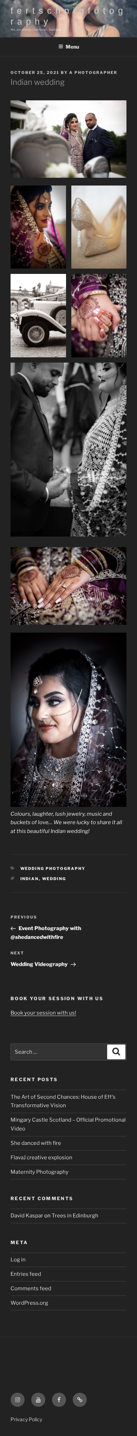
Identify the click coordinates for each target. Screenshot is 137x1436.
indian (29, 878)
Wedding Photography (53, 868)
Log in (18, 1259)
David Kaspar (27, 1215)
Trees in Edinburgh (75, 1215)
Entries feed (26, 1274)
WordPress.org (29, 1303)
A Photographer (93, 72)
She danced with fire (36, 1143)
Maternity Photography (39, 1172)
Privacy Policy (26, 1419)
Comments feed (31, 1288)
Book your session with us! (43, 1013)
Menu (72, 47)
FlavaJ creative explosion (41, 1157)
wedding (54, 878)
